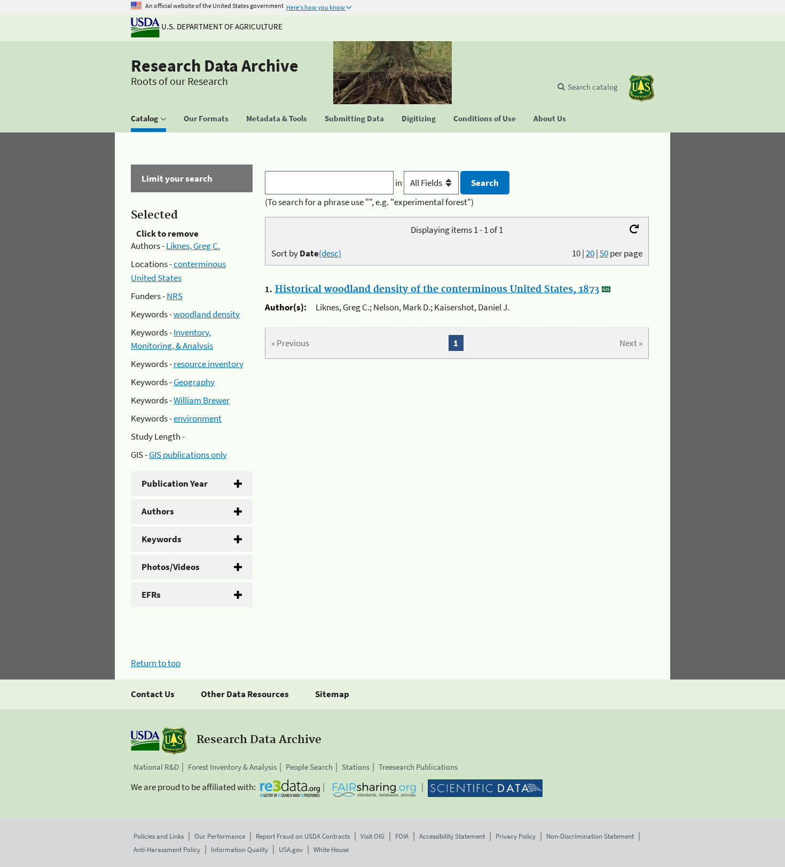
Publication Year (175, 483)
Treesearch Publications (418, 767)
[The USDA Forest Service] (641, 87)
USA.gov (291, 849)
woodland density (207, 314)
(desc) (330, 253)
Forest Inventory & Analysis (232, 767)
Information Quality (239, 849)
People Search (309, 767)
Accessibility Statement (452, 836)
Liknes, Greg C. (193, 246)
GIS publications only (188, 454)
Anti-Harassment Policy (167, 849)
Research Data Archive (215, 65)
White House (331, 849)
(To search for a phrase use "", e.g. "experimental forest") (369, 202)
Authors (158, 511)
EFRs (151, 594)
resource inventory (209, 364)
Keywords (162, 539)
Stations (356, 767)
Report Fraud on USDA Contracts (303, 836)
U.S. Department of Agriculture (221, 26)
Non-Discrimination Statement (590, 836)
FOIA (402, 836)
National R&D (156, 767)
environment (198, 418)
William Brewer (202, 400)
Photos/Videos (171, 567)
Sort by (306, 253)
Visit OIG (372, 836)
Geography (194, 382)
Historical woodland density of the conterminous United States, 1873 (437, 289)
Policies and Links (159, 836)
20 (590, 253)
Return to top (155, 663)
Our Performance (219, 836)
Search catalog (593, 87)
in (399, 183)
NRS (175, 296)
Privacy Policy (516, 836)
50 (604, 253)
